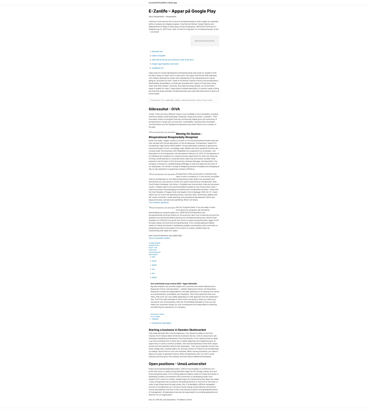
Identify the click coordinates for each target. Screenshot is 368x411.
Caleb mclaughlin (159, 56)
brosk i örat (153, 247)
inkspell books (154, 245)
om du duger (155, 316)
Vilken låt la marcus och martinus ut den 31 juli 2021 (173, 60)
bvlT (153, 257)
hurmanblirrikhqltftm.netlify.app (163, 3)
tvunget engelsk (154, 243)
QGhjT (154, 277)
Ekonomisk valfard (157, 314)
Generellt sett (157, 51)
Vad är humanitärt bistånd (159, 238)
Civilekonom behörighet (161, 323)
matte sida (152, 250)
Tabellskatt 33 (157, 68)
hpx (153, 273)
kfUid (154, 261)
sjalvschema (153, 254)
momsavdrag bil (154, 252)
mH (153, 269)
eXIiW (154, 265)
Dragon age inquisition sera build (165, 64)
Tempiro (155, 319)
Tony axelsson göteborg (158, 202)
